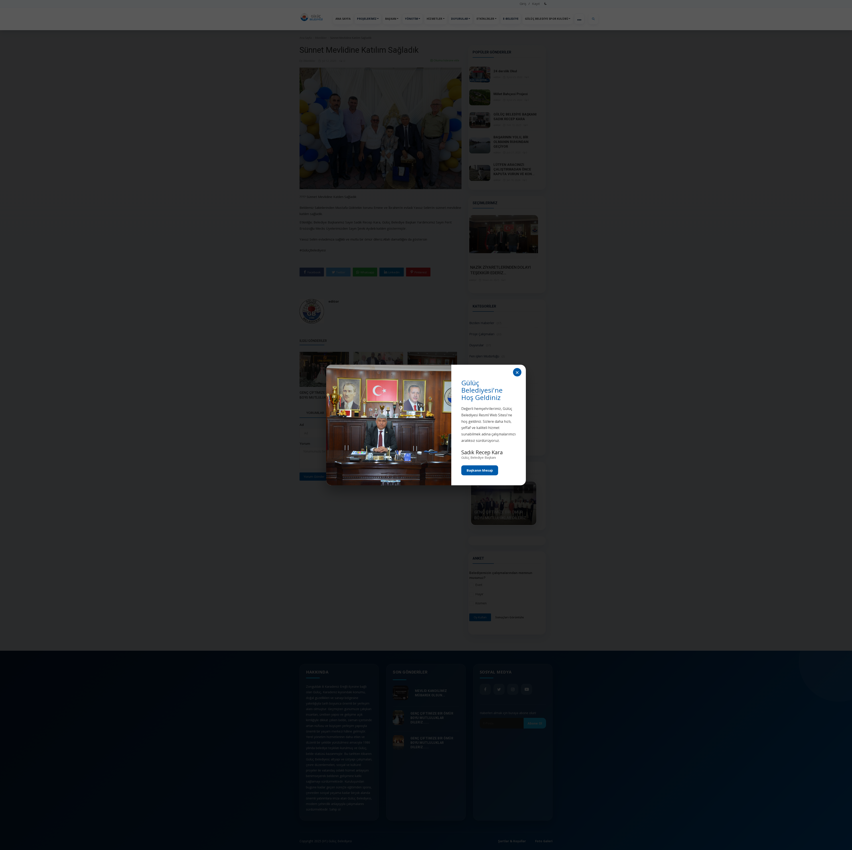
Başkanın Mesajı (480, 470)
